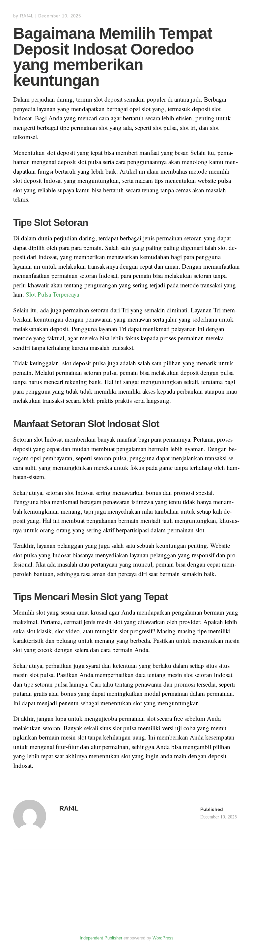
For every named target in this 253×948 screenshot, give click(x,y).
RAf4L (27, 15)
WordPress (163, 938)
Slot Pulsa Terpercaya (52, 294)
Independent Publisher (101, 938)
